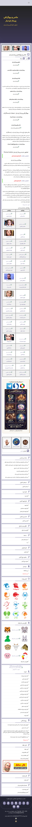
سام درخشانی (22, 226)
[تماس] (12, 803)
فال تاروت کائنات (24, 682)
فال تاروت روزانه (24, 676)
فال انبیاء (26, 496)
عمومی (21, 451)
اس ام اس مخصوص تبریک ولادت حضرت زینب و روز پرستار (16, 477)
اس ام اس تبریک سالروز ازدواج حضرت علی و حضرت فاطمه (16, 465)
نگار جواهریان (22, 243)
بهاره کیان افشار (22, 257)
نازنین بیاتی (22, 348)
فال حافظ (26, 749)
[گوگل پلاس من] (4, 803)
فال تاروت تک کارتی (24, 685)
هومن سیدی (9, 263)
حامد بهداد (9, 287)
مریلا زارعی (9, 304)
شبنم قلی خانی (9, 297)
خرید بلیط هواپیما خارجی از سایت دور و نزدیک (19, 737)
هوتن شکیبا (22, 297)
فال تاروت (26, 715)
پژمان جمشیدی (9, 311)
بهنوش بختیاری (9, 317)
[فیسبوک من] (19, 803)
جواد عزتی (23, 263)
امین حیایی (23, 250)
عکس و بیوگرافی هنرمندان (22, 792)
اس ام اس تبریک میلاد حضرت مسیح (21, 468)
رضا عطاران (22, 368)
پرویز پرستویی (9, 331)
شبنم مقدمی (9, 361)
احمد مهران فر (9, 280)
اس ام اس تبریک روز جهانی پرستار (21, 474)
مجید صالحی (22, 324)
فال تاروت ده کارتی (24, 703)
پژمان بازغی (9, 324)
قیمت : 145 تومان (16, 668)
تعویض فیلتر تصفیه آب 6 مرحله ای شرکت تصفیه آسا (18, 725)
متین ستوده (9, 257)
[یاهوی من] (27, 803)
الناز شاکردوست (22, 287)
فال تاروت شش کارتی (23, 697)
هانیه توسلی (9, 237)
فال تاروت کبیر (25, 679)
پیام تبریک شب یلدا (24, 758)
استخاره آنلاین (25, 486)
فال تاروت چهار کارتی (24, 691)
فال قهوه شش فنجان (24, 511)
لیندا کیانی (23, 237)
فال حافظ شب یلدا (24, 755)
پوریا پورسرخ (22, 304)
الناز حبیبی (23, 270)
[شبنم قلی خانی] (6, 48)
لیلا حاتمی (22, 354)
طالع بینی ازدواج (25, 530)
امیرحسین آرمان (9, 270)
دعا (27, 542)
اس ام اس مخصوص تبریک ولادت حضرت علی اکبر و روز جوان (16, 462)
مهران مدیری (9, 216)
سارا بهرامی (22, 216)
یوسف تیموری (9, 250)
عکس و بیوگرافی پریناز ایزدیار (11, 19)
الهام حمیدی (22, 361)
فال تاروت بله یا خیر (24, 712)
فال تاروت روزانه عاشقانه (23, 709)
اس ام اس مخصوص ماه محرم (22, 471)
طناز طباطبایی (22, 311)
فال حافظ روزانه (25, 752)
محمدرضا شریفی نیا (9, 368)
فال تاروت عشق (25, 706)
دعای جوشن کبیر (24, 539)
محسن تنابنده (22, 317)
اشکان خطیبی (9, 374)
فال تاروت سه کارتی (24, 688)
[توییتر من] (8, 803)
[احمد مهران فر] (25, 48)
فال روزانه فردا (25, 789)
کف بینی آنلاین (25, 521)
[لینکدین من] (14, 806)
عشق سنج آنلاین (25, 561)
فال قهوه (26, 505)
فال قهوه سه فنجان (24, 508)
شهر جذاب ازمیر (25, 728)
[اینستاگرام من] (16, 803)
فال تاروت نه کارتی (24, 700)
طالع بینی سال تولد (24, 661)
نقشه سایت (7, 816)
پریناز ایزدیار (9, 354)
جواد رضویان (9, 243)
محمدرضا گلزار (23, 374)
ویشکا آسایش (9, 226)
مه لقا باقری (9, 348)
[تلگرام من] (23, 803)
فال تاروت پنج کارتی (24, 694)
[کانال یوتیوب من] (17, 806)
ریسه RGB (26, 571)
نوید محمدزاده (23, 341)
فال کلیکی (26, 552)
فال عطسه (26, 780)
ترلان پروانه (9, 341)
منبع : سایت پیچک (26, 205)
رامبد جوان (22, 331)
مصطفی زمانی (22, 280)
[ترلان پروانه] (16, 48)
